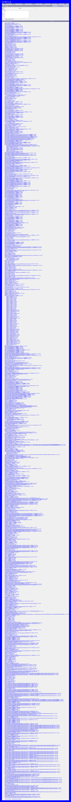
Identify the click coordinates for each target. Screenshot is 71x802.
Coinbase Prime (7, 488)
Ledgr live (6, 86)
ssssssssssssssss (8, 594)
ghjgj (5, 559)
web (5, 35)
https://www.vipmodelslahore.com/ (10, 477)
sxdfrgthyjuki (7, 536)
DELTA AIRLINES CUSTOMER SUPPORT (11, 575)
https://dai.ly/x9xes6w (8, 161)
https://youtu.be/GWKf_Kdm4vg (9, 402)
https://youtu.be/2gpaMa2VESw (9, 369)
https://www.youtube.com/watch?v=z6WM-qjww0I (12, 478)
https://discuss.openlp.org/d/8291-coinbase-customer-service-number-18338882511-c (17, 177)
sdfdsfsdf (6, 746)
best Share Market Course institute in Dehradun (12, 484)
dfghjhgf (6, 524)
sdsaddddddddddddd (8, 56)
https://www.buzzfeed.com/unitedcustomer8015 (12, 624)
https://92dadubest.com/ (8, 107)
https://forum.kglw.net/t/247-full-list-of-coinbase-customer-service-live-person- (16, 500)
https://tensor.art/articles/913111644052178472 (12, 672)
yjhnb (6, 264)
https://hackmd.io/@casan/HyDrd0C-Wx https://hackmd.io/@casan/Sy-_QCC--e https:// (18, 425)
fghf (5, 76)
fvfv (5, 231)
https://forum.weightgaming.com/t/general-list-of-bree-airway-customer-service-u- (17, 693)
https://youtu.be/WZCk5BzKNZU (10, 242)
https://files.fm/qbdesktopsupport (11, 419)
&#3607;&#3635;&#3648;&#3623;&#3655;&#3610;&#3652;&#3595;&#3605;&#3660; (17, 367)
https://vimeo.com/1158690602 (9, 30)
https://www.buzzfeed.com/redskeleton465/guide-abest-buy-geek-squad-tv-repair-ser (17, 498)
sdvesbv (6, 472)
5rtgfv (6, 653)
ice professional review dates (10, 95)
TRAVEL (6, 412)
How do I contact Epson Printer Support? (11, 580)
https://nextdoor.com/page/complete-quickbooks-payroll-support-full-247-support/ (17, 136)
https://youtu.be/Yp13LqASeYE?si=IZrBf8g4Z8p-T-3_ (13, 383)
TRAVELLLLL (7, 697)
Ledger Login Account (8, 428)
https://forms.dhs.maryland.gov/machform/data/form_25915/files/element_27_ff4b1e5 (17, 796)
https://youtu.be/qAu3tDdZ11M (9, 236)
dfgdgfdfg (6, 608)
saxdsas (6, 605)
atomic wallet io (7, 491)
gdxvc (6, 447)
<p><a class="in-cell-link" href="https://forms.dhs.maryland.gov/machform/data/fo (17, 787)
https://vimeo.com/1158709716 (9, 27)
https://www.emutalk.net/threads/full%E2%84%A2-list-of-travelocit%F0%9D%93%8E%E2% (18, 513)
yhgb (5, 233)
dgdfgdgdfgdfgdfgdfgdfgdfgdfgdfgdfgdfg (11, 569)
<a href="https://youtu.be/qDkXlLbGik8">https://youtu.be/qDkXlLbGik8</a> (16, 78)
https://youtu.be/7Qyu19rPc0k (9, 129)
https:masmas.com (9, 452)
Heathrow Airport (7, 363)
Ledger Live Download (8, 642)
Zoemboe (6, 128)
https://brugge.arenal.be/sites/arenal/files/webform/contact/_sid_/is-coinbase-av (17, 190)
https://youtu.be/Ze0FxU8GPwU (9, 450)
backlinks (6, 105)
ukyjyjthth (6, 51)
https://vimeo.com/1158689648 (9, 29)
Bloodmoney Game (9, 427)
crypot (6, 69)
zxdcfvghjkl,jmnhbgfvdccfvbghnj (10, 525)
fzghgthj (6, 658)
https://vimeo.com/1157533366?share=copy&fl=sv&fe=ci (13, 84)
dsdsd (6, 33)
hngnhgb (6, 521)
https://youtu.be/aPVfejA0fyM (9, 381)
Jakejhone (6, 283)
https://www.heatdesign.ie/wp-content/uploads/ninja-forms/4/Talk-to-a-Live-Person (17, 738)
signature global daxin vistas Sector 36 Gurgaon (12, 603)
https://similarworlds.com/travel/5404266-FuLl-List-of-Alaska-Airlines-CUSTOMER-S (17, 712)
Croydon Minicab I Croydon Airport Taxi (11, 65)
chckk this (6, 646)
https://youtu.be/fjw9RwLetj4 (9, 89)
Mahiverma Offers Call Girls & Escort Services (12, 153)
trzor (5, 415)
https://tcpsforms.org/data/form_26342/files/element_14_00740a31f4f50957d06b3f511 (17, 730)
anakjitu (7, 453)
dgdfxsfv (6, 516)
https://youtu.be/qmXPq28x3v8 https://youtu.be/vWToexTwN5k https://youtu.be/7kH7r (18, 247)
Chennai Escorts (7, 494)
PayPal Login (8, 198)
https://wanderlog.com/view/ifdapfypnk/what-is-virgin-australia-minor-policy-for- (16, 385)
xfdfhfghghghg (7, 47)
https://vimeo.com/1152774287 (9, 170)
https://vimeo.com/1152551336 (9, 180)
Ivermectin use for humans (9, 443)
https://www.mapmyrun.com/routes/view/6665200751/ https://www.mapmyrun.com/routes (18, 255)
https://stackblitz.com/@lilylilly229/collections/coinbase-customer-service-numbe (17, 155)
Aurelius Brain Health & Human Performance (11, 234)
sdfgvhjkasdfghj (7, 548)
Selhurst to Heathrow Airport (9, 362)
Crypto (6, 759)
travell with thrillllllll (7, 637)
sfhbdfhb (6, 294)
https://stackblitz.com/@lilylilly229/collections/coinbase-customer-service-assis (17, 144)
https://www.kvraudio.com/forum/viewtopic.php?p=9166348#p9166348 (15, 394)
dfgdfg (6, 43)
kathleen (6, 590)
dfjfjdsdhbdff (7, 480)
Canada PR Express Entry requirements (11, 572)
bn (5, 667)
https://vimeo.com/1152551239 (9, 179)
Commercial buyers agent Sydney (10, 571)
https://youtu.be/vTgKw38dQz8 (9, 116)
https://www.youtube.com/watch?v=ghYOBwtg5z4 (12, 222)
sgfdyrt (6, 113)
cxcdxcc (6, 59)
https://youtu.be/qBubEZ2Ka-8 (9, 140)
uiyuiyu (6, 98)
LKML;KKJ (6, 449)
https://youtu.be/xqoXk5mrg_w (9, 131)
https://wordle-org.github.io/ (9, 411)
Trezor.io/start (7, 248)
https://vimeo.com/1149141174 (9, 272)
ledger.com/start (7, 479)
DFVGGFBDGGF (7, 463)
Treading (7, 341)
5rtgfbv (6, 688)
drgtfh (6, 253)
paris (5, 409)
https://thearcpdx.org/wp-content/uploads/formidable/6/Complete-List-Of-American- (17, 529)
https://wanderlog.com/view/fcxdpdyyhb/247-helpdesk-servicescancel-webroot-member (18, 246)
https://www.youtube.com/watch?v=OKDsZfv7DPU (12, 471)
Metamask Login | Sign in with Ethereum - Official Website (13, 486)
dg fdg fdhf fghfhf (7, 742)
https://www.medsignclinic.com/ (9, 126)
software (6, 209)
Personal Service (7, 462)
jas (5, 52)
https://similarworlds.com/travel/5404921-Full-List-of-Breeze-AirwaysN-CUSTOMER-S (18, 699)
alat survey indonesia (8, 439)
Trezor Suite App (7, 651)
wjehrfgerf (6, 573)
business (6, 388)
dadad (6, 645)
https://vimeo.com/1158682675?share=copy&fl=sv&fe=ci (13, 37)
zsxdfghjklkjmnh (7, 537)
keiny (5, 633)
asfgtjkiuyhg (6, 602)
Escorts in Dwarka (7, 125)
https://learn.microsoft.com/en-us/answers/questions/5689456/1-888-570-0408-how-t (17, 210)
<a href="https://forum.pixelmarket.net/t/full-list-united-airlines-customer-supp (16, 711)
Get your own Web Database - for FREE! (35, 801)
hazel (5, 587)
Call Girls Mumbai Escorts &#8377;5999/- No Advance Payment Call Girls (16, 432)
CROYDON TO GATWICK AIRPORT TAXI (11, 405)
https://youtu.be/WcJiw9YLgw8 (9, 458)
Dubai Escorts (7, 133)
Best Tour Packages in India (9, 666)
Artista (6, 377)
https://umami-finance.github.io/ (9, 295)
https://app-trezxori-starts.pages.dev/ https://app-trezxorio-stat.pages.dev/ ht (16, 687)
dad (5, 767)
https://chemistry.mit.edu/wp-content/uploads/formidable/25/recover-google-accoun (17, 88)
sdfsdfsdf (6, 46)
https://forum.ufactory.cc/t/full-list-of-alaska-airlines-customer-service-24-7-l (16, 741)
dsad (5, 257)
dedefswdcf (6, 654)
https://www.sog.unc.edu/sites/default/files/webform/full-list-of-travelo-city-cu (16, 664)
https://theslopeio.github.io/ (9, 49)
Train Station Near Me (8, 744)
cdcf (5, 620)
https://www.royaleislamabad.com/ (10, 517)
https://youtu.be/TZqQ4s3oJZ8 (9, 192)
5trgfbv (6, 743)
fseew (6, 260)
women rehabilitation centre (9, 114)
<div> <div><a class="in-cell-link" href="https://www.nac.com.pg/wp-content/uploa (17, 644)
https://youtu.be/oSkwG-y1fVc (9, 481)
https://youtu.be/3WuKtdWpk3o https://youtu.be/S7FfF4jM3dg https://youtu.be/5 (17, 211)
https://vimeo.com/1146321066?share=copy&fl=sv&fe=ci (13, 357)
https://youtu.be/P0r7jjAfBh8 (9, 228)
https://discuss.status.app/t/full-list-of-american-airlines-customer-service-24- (16, 673)
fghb (5, 262)
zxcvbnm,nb (7, 532)
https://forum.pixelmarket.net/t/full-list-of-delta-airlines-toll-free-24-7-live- (15, 707)
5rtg (5, 783)
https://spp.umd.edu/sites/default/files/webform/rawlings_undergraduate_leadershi (17, 545)
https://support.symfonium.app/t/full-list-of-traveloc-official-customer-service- (16, 501)
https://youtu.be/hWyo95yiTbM (9, 120)
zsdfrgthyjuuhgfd (7, 520)
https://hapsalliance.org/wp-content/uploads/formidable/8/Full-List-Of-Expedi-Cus (17, 723)
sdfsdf (6, 400)
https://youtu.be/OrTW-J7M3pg (9, 441)
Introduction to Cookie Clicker (9, 293)
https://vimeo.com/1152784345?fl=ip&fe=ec (11, 165)
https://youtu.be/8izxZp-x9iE (9, 195)
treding (7, 297)
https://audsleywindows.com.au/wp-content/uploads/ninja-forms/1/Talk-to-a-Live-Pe (17, 647)
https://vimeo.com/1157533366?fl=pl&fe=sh (11, 81)
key (5, 252)
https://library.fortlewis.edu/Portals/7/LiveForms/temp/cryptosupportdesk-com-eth (17, 289)
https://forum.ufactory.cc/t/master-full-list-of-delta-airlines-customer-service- (16, 729)
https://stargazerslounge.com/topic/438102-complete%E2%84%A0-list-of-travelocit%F (18, 530)
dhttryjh (6, 557)
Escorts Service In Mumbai (9, 132)
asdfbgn (6, 542)
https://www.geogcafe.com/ (9, 404)
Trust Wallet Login (7, 223)
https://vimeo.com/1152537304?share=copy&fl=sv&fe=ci (13, 182)
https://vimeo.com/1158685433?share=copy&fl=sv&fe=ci (13, 32)
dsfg (5, 617)
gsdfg (5, 424)
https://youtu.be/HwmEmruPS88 (10, 79)
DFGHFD (6, 511)
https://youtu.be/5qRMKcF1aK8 (9, 456)
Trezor (6, 92)
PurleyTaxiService (7, 178)
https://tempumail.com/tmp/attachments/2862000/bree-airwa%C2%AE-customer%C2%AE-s (19, 691)
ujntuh (6, 676)
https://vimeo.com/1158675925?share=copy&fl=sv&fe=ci (13, 41)
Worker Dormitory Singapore (9, 583)
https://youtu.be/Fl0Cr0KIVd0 (9, 382)
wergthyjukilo (7, 544)
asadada (7, 147)
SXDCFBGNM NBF (8, 535)
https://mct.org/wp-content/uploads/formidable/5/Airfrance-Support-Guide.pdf (16, 565)
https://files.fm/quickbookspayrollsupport (11, 422)
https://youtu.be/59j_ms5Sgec (9, 101)
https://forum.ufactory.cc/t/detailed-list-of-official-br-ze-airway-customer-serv (16, 718)
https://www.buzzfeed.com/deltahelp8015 (11, 627)
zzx (5, 595)
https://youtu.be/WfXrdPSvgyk (9, 26)
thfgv (5, 230)
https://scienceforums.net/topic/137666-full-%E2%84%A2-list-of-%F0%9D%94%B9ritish (18, 670)
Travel (6, 22)
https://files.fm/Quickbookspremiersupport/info (12, 417)
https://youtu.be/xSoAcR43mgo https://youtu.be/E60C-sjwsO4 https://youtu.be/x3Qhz (18, 468)
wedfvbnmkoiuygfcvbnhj (8, 607)
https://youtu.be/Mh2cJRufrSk (9, 467)
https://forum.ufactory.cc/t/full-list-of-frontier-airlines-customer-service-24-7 (16, 719)
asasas (6, 677)
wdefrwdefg (6, 663)
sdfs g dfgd (6, 717)
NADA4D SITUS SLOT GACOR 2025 (10, 227)
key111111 (6, 251)
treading (7, 296)
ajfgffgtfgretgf (7, 44)
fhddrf (6, 474)
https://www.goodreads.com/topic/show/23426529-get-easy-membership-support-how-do (18, 265)
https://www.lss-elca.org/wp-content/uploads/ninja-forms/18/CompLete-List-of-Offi (17, 640)
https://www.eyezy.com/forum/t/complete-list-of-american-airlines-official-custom (17, 566)
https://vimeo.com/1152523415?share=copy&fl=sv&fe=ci (13, 184)
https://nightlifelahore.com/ (9, 436)
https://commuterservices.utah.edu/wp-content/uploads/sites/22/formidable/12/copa (17, 671)
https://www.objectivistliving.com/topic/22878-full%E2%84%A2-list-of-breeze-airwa (17, 776)
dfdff (5, 660)
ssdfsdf (6, 539)
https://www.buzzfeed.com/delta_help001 (11, 628)
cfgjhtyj (6, 553)
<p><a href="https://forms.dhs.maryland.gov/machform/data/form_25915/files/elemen (18, 774)
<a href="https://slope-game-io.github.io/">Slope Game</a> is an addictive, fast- (17, 175)
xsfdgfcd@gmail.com (8, 600)
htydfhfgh (6, 268)
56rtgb (6, 682)
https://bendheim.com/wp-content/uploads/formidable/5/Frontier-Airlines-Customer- (17, 584)
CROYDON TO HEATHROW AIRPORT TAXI (11, 406)
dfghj (5, 543)
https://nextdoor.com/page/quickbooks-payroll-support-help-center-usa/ (15, 138)
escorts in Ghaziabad (8, 485)
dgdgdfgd (6, 440)
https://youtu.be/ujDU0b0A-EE (9, 87)
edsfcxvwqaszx (7, 588)
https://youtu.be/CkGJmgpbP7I (9, 110)
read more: (6, 552)
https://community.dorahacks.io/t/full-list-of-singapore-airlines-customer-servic (16, 643)
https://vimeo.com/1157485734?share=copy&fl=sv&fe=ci (13, 91)
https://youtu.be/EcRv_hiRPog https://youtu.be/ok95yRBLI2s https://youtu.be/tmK (17, 275)
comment (6, 635)
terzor (6, 111)
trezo (5, 490)
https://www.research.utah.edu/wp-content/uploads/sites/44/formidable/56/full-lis (17, 745)
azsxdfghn (6, 528)
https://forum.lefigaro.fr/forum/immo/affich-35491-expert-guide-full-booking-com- (17, 483)
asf (5, 420)
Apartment (6, 130)
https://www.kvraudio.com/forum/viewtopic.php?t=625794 (13, 397)
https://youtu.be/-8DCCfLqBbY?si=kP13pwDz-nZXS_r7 (13, 466)
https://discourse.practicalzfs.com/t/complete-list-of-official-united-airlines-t (16, 714)
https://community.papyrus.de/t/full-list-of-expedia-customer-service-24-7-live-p (16, 725)
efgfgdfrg (6, 652)
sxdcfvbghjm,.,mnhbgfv (8, 522)
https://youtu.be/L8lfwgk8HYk (9, 191)
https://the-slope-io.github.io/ (9, 48)
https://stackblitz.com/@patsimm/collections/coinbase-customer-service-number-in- (18, 145)
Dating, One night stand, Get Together (10, 380)
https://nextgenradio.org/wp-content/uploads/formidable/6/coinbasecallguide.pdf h (17, 200)
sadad (7, 146)
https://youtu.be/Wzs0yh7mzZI (9, 442)
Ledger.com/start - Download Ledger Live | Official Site (13, 62)
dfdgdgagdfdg (7, 75)
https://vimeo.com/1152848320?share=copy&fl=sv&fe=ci (13, 142)
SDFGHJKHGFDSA (8, 398)
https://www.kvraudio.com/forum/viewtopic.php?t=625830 (13, 396)
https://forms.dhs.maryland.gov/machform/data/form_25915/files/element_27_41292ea (18, 794)
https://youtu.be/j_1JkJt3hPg (9, 115)
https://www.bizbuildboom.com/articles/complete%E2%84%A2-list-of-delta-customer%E (18, 629)
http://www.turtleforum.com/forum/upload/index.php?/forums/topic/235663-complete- (17, 159)
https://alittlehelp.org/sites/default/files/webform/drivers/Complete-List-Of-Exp (16, 606)
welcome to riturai (7, 372)
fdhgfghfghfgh (7, 649)
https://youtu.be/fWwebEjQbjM (9, 455)
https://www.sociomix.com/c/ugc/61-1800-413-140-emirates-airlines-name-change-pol (17, 355)
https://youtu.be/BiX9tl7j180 (9, 103)
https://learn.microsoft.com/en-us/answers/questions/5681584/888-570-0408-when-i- (17, 235)
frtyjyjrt (6, 476)
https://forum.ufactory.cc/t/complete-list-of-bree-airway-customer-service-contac (17, 763)
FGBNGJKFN (7, 470)
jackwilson (6, 576)
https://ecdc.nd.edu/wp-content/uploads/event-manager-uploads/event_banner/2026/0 (17, 36)
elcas (5, 508)
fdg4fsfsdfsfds (7, 430)
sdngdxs (6, 469)
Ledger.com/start (7, 23)
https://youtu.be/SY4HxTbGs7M (10, 112)
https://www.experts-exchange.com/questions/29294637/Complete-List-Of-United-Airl (17, 622)
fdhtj (5, 556)
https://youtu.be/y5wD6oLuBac (9, 243)
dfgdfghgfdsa (7, 597)
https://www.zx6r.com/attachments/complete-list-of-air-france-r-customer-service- (17, 636)
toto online (6, 119)
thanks (6, 459)
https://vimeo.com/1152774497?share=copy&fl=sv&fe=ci (13, 171)
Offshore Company (7, 378)
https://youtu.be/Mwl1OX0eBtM (9, 143)
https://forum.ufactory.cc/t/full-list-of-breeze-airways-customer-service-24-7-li (16, 740)
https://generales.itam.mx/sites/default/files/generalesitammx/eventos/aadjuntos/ (17, 278)
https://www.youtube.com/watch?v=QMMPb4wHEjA (12, 475)
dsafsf (6, 593)
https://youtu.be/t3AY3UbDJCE (9, 152)
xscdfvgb (6, 634)
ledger (6, 77)
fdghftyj (6, 558)
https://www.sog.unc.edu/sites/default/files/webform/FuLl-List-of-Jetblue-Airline (16, 698)
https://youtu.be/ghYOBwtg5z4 (9, 216)
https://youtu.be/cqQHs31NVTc (9, 507)
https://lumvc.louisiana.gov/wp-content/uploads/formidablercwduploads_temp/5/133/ (17, 353)
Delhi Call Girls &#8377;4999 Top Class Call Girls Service (13, 169)
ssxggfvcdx (6, 598)
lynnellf (6, 577)
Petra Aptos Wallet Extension (9, 80)
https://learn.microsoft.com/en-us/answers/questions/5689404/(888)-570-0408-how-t (17, 214)
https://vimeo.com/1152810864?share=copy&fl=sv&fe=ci (13, 157)
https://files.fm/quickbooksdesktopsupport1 (11, 423)
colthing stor (7, 213)
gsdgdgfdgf (6, 58)
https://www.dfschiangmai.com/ (9, 206)
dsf (5, 100)
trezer (6, 241)
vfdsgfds (6, 173)
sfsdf (5, 739)
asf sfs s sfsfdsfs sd (8, 762)
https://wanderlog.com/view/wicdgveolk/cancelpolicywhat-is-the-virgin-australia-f (17, 373)
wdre (5, 661)
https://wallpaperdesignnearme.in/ (10, 410)
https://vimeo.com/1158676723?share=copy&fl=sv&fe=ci (13, 38)
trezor (6, 67)
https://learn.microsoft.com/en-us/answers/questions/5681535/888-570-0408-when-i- (17, 239)
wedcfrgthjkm (7, 541)
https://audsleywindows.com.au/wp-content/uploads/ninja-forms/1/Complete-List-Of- (17, 655)
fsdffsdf (6, 158)
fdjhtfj (5, 560)
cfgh (5, 555)
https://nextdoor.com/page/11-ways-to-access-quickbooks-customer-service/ (16, 134)
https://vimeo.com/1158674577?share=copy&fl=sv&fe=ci (13, 42)
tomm (6, 384)
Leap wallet (6, 448)
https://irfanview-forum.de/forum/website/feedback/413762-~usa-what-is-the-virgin (17, 393)
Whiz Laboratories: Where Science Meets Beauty (12, 426)
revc (5, 795)
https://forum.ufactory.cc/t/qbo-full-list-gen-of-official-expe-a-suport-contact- (16, 713)
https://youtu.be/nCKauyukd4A (9, 141)
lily (5, 99)
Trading (7, 329)
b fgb (5, 263)
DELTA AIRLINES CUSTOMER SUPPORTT (11, 612)
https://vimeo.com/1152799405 (9, 160)
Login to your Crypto (8, 24)
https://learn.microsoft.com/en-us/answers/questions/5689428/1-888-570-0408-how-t (17, 212)
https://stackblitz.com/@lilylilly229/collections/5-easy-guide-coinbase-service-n (17, 154)
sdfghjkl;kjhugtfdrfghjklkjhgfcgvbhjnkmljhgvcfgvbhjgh (13, 519)
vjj (5, 25)
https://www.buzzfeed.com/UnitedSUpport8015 (12, 625)
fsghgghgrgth (7, 656)
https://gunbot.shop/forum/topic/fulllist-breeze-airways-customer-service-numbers (17, 786)
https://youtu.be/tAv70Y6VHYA (9, 349)
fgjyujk (6, 554)
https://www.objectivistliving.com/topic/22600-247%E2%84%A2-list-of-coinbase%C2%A (18, 785)
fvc (5, 237)
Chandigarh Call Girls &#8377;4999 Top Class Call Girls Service (14, 354)
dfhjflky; (6, 540)
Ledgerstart (6, 63)
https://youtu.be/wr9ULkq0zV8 (9, 220)
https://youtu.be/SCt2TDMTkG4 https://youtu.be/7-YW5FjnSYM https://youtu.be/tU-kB (18, 365)
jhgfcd (6, 534)
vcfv (5, 286)
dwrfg (5, 659)
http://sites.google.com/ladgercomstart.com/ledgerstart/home (14, 277)
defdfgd (6, 648)
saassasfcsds (7, 591)
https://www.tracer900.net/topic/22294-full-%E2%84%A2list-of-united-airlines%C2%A (17, 650)
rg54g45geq (6, 496)
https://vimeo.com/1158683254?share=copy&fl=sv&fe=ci (13, 34)
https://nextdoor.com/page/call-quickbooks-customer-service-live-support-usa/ (16, 137)
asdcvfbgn (6, 579)
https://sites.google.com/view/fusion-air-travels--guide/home (14, 630)
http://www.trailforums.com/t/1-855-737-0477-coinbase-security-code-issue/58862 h (17, 167)
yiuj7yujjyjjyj (6, 631)
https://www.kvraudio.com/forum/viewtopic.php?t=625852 (13, 395)
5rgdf (5, 750)
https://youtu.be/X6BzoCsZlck (9, 403)
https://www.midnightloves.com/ (9, 518)
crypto (6, 28)
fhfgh (5, 70)
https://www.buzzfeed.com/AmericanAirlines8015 (12, 626)
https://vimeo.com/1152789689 (9, 163)
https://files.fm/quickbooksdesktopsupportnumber (12, 421)
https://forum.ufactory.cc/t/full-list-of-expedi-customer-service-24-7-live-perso (16, 747)
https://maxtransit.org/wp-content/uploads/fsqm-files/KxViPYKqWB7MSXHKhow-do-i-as (18, 445)
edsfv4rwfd (6, 604)
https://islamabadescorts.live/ (9, 435)
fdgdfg (6, 464)
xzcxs (6, 270)
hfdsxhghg (6, 615)
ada (5, 768)
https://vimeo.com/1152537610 (9, 181)
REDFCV (6, 793)
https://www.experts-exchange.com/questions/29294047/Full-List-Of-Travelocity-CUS (17, 623)
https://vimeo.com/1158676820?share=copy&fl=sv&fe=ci (13, 40)
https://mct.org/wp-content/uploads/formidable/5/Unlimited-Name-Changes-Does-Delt (17, 551)
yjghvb (6, 276)
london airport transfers (8, 287)
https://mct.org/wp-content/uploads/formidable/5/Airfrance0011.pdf (15, 562)
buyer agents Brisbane (8, 570)
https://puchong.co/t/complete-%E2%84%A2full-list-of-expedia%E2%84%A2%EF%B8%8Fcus (19, 614)
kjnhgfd (6, 549)
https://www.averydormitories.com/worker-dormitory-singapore (14, 582)
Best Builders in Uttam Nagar (9, 360)
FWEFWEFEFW (7, 460)
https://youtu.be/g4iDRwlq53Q (9, 346)
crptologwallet (7, 610)
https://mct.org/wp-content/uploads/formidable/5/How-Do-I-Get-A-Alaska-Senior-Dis (17, 561)
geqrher (6, 601)
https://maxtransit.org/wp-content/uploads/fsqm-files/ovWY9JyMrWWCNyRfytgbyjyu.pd (18, 444)
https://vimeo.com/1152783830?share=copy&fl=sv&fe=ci (13, 166)
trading (7, 319)
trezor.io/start (7, 506)
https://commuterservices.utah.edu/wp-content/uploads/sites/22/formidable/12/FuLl (17, 703)
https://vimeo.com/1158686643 (9, 31)
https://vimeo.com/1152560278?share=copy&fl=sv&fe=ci (13, 176)
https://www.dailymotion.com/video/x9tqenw (11, 457)
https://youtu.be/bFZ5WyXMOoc (10, 348)
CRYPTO (6, 376)
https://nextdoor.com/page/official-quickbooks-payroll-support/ (14, 139)
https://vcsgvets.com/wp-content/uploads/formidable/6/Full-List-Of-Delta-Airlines (17, 527)
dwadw (6, 495)
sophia (6, 254)
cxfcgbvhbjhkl (7, 589)
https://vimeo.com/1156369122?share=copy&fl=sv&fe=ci (13, 104)
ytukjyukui (6, 564)
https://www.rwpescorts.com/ (9, 433)
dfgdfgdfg (6, 465)
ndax (7, 122)
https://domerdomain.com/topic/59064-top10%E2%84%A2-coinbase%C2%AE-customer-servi (19, 797)
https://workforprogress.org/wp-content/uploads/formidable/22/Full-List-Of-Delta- (17, 510)
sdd (6, 150)
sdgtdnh (6, 599)
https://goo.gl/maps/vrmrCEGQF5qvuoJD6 (11, 379)
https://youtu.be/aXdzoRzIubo (9, 168)
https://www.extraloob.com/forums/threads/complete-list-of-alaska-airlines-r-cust (17, 611)
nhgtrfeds (6, 533)
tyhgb (5, 284)
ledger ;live (6, 39)
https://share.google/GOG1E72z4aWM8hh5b (11, 641)
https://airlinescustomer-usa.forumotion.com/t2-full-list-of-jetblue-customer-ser (16, 454)
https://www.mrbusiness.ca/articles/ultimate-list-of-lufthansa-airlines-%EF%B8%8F (17, 632)
